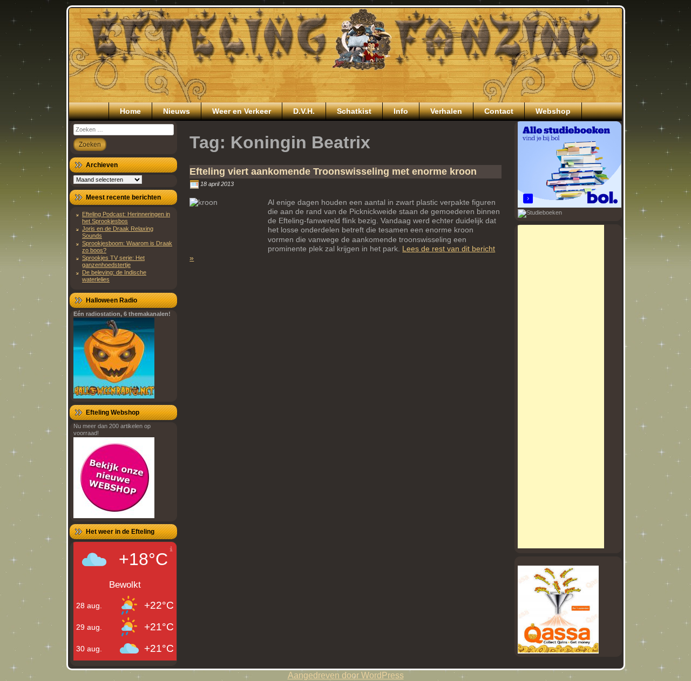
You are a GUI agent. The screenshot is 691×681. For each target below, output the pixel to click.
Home (130, 111)
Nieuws (176, 111)
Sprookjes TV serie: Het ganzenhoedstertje (113, 261)
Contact (498, 111)
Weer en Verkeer (241, 111)
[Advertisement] (561, 386)
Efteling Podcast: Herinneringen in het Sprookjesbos (126, 217)
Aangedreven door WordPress (346, 675)
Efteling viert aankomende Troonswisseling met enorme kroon (333, 171)
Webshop (553, 111)
